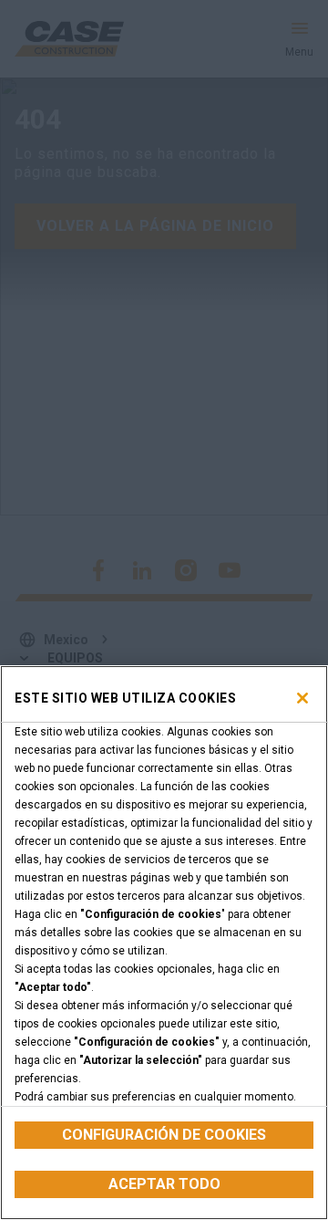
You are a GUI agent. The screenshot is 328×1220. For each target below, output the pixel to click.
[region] (164, 942)
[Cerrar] (302, 698)
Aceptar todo (164, 1184)
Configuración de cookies (164, 1134)
